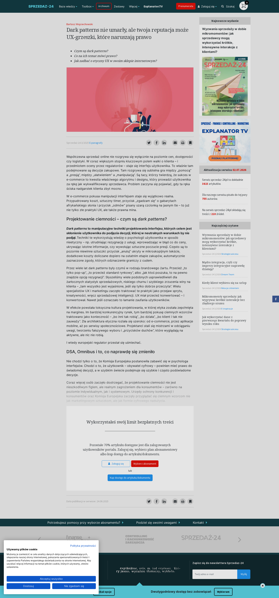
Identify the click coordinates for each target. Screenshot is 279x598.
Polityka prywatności (83, 545)
